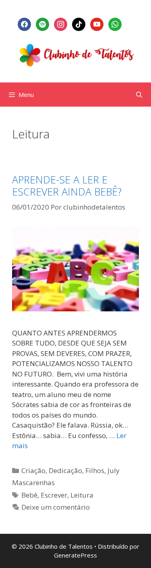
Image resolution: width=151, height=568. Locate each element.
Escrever (54, 495)
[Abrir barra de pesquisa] (139, 94)
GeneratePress (75, 555)
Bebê (29, 495)
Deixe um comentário (55, 507)
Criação (33, 470)
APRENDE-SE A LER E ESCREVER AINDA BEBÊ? (67, 185)
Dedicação (65, 470)
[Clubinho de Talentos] (75, 53)
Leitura (81, 495)
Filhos (94, 470)
